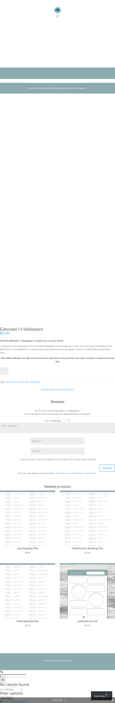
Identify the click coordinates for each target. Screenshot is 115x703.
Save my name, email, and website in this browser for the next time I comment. (59, 459)
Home (31, 88)
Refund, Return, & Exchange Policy (58, 389)
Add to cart (21, 371)
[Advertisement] (58, 42)
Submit (107, 468)
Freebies (14, 382)
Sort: (2, 689)
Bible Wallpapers (57, 88)
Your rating (50, 420)
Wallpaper (24, 382)
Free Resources (42, 88)
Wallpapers (35, 382)
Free (7, 382)
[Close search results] (3, 680)
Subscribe (99, 696)
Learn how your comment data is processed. (76, 473)
